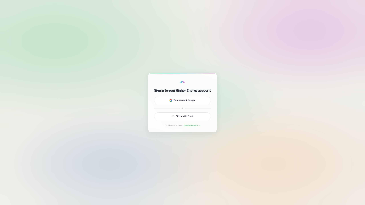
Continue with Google (184, 100)
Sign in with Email (184, 116)
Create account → (191, 125)
